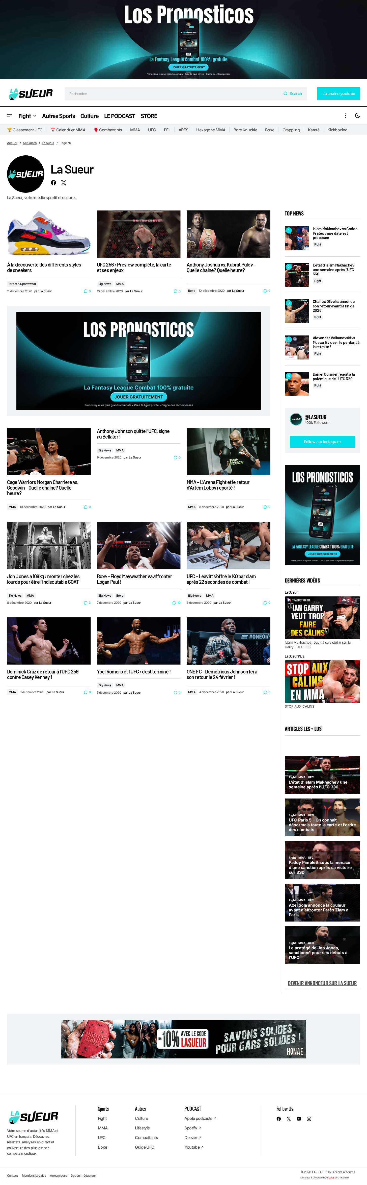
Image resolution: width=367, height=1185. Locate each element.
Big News (104, 284)
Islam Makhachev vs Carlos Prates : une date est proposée (335, 233)
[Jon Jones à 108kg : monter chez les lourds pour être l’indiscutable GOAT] (49, 545)
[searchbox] (173, 93)
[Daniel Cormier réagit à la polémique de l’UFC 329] (297, 384)
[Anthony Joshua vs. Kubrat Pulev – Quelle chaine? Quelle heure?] (228, 234)
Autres (140, 1108)
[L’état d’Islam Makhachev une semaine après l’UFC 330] (297, 275)
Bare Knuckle (245, 129)
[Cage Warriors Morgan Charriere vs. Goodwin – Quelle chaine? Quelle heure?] (49, 451)
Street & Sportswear (22, 284)
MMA (135, 129)
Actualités (30, 143)
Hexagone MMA (210, 129)
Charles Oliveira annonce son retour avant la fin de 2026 (334, 305)
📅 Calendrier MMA (67, 129)
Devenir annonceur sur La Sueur (322, 983)
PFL (167, 129)
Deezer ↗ (192, 1137)
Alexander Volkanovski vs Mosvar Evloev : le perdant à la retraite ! (336, 342)
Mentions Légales (34, 1175)
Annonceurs (58, 1175)
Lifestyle (142, 1127)
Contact (12, 1175)
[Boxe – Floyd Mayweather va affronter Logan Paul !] (139, 545)
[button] (10, 116)
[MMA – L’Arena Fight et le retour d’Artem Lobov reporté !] (228, 451)
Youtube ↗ (193, 1147)
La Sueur (48, 143)
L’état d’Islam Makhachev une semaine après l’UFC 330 (333, 269)
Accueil (12, 143)
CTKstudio (343, 1177)
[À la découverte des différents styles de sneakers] (49, 234)
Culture (141, 1118)
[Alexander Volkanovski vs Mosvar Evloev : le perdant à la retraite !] (297, 347)
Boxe (269, 129)
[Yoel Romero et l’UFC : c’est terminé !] (139, 641)
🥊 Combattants (107, 129)
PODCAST (192, 1108)
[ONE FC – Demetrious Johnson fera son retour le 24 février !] (228, 641)
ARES (183, 129)
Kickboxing (337, 129)
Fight (317, 244)
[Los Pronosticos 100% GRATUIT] (183, 40)
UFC (152, 129)
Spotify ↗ (192, 1127)
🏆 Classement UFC (25, 129)
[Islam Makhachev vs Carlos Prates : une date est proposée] (297, 238)
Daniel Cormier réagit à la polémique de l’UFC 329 (334, 376)
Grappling (291, 129)
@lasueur (315, 417)
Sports (103, 1108)
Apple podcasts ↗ (200, 1118)
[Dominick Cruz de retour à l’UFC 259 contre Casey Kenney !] (49, 641)
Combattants (146, 1137)
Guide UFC (144, 1147)
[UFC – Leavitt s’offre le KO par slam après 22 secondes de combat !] (228, 545)
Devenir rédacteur (83, 1175)
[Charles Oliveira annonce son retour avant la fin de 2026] (297, 311)
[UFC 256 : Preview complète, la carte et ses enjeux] (139, 234)
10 (178, 602)
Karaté (313, 129)
